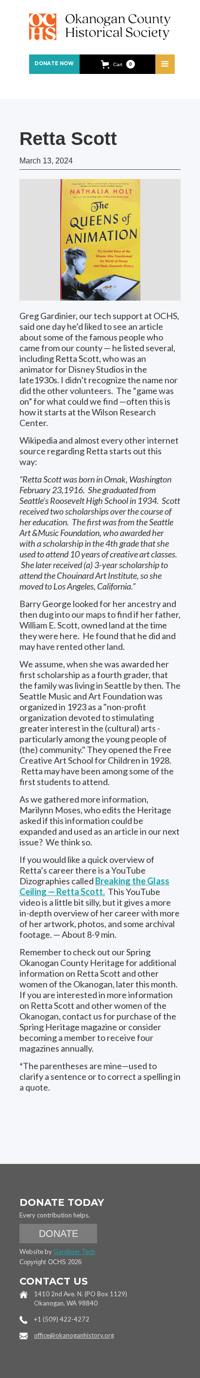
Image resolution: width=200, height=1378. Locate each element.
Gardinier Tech (74, 1251)
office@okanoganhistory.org (74, 1335)
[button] (118, 64)
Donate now (54, 63)
